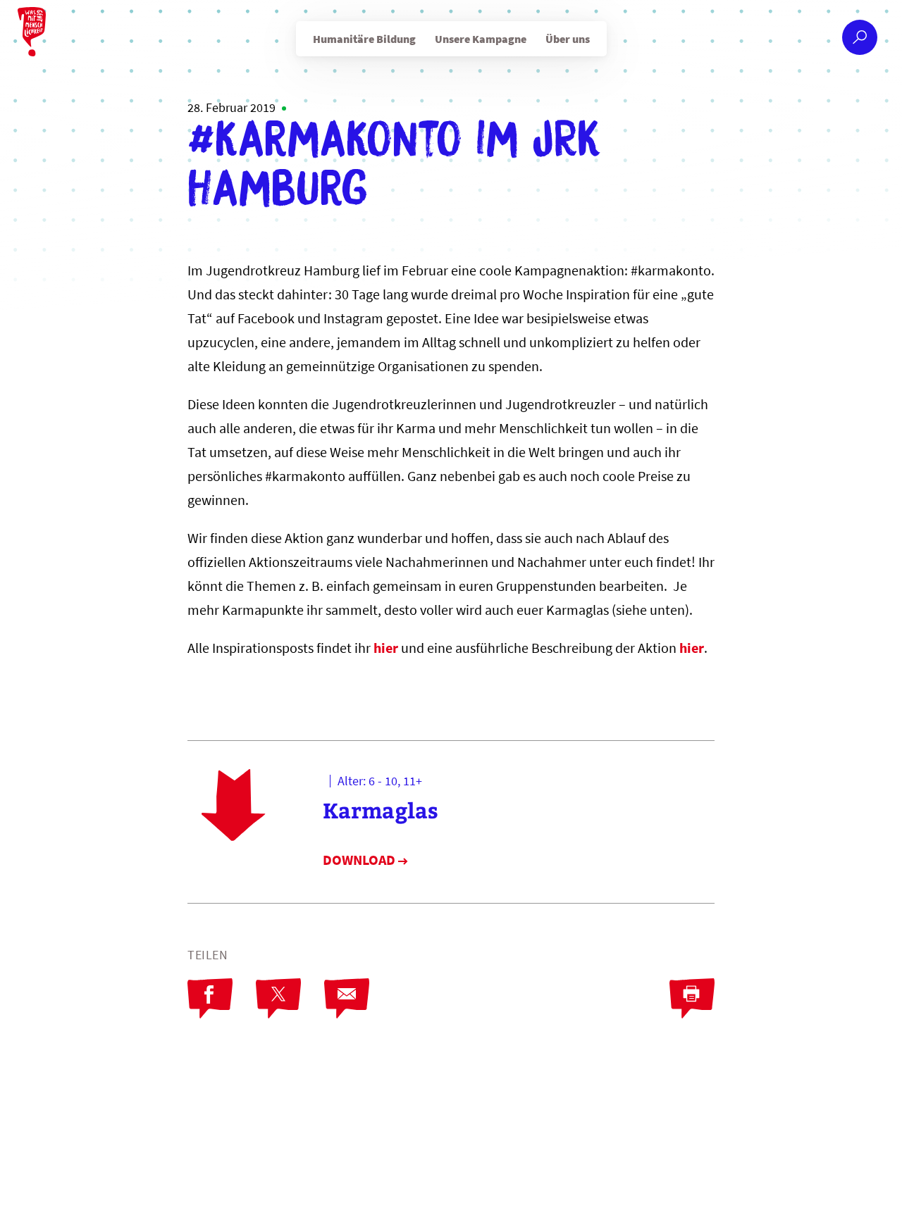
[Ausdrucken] (692, 999)
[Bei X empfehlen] (278, 999)
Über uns (567, 39)
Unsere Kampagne (480, 39)
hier (385, 647)
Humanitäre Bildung (364, 39)
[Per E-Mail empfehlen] (346, 999)
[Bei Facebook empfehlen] (210, 999)
